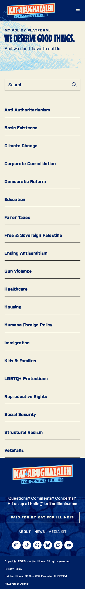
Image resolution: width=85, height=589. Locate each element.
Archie (24, 583)
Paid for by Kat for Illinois (42, 517)
